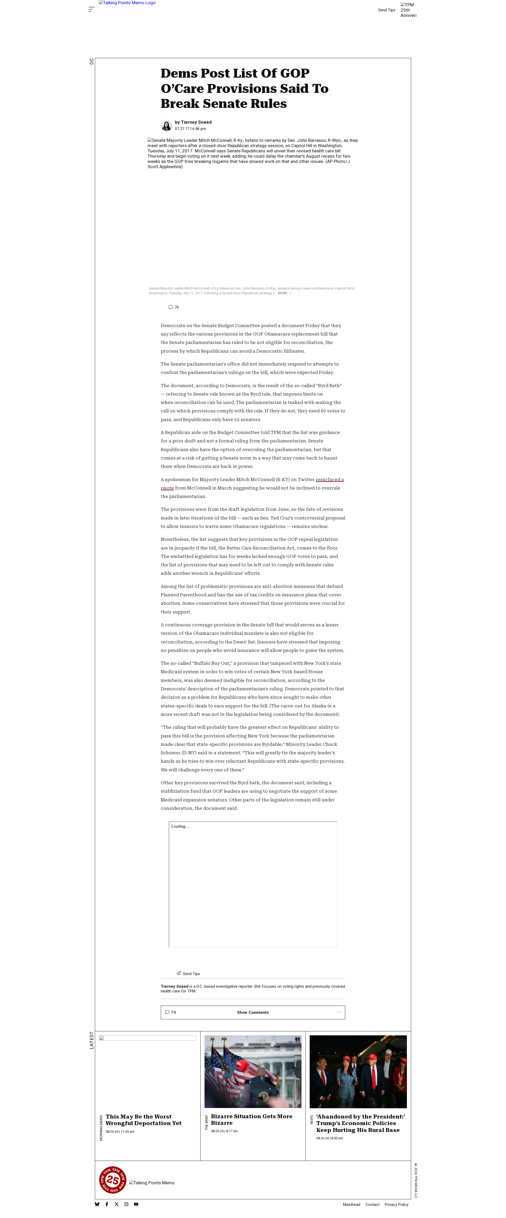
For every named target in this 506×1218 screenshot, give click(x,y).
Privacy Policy (396, 1204)
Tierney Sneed (196, 122)
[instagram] (126, 1204)
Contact (373, 1204)
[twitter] (116, 1204)
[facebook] (107, 1204)
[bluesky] (97, 1204)
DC (92, 61)
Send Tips (386, 10)
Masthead (351, 1204)
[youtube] (136, 1204)
